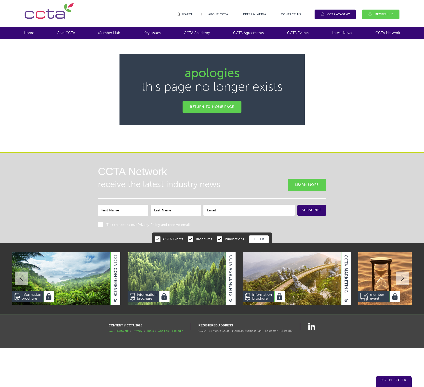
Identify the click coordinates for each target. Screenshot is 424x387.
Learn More (307, 185)
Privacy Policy (149, 225)
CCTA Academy (338, 14)
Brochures (204, 239)
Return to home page (212, 107)
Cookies (163, 331)
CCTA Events (298, 33)
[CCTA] (49, 10)
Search (188, 14)
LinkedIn (177, 331)
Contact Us (291, 14)
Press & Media (254, 14)
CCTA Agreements (248, 33)
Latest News (342, 33)
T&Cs (150, 331)
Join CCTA (66, 33)
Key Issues (152, 33)
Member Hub (384, 14)
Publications (234, 239)
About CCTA (218, 14)
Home (29, 33)
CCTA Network (387, 33)
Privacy (137, 331)
